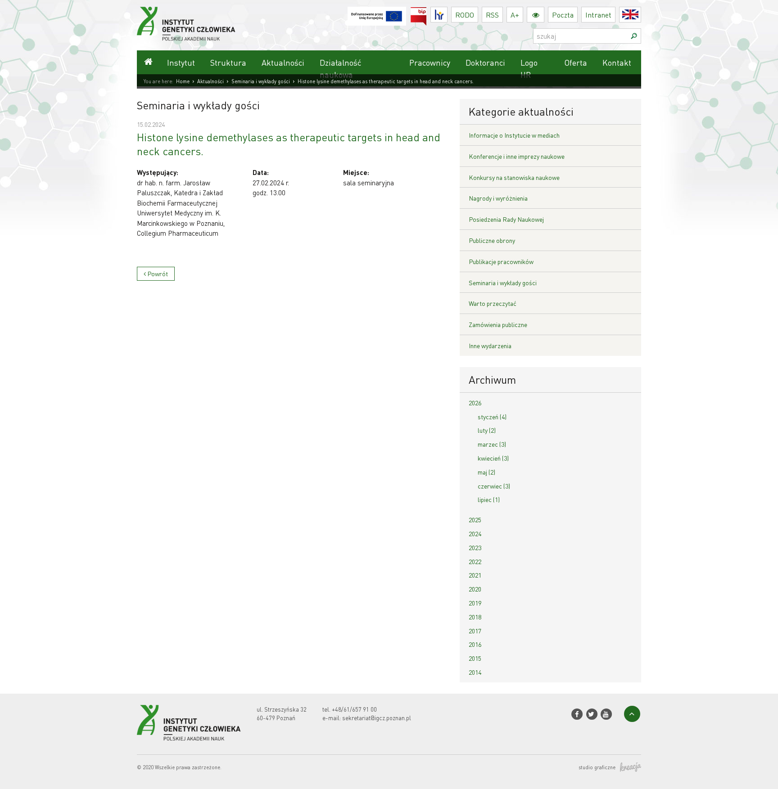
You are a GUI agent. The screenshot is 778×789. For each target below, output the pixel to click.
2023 (475, 547)
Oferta (575, 62)
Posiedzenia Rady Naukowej (506, 219)
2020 (475, 589)
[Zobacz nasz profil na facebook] (577, 714)
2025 (475, 520)
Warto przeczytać (492, 303)
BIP (426, 12)
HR (447, 12)
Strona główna (148, 62)
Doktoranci (485, 62)
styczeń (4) (492, 416)
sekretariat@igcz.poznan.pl (376, 718)
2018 (475, 617)
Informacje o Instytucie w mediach (514, 135)
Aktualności (283, 62)
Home (183, 81)
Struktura (228, 62)
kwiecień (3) (493, 458)
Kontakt (616, 62)
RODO (464, 14)
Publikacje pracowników (501, 261)
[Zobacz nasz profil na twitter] (591, 714)
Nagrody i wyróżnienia (498, 198)
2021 (475, 575)
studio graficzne (597, 767)
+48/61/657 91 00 (354, 709)
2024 (475, 533)
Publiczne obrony (492, 240)
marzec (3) (492, 444)
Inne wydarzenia (490, 345)
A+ (515, 14)
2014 (475, 672)
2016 (475, 644)
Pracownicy (429, 62)
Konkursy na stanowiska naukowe (514, 177)
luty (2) (487, 430)
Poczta (563, 14)
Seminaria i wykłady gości (260, 81)
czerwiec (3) (494, 486)
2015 (475, 658)
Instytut (181, 62)
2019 (475, 603)
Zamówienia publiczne (498, 324)
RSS (492, 14)
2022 (475, 561)
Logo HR (529, 68)
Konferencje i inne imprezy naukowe (517, 156)
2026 (475, 403)
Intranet (598, 14)
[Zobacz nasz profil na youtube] (606, 714)
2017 (475, 631)
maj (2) (486, 472)
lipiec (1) (489, 499)
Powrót (157, 273)
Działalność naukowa (340, 68)
